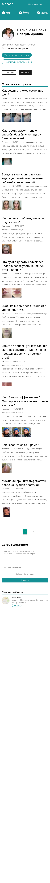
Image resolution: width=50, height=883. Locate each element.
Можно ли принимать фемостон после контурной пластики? (24, 483)
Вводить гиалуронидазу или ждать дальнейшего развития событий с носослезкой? (22, 178)
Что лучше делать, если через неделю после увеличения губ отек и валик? (23, 266)
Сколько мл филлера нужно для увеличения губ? (24, 308)
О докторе (9, 72)
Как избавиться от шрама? (20, 445)
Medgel (9, 4)
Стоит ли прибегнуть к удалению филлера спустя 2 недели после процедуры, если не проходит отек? (24, 351)
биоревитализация (34, 142)
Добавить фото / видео (25, 574)
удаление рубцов (34, 449)
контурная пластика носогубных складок (19, 492)
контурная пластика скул (36, 186)
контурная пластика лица (36, 98)
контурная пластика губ (35, 274)
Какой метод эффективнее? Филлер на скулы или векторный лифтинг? (25, 401)
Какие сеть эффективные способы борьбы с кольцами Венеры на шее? (21, 134)
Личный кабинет (38, 12)
